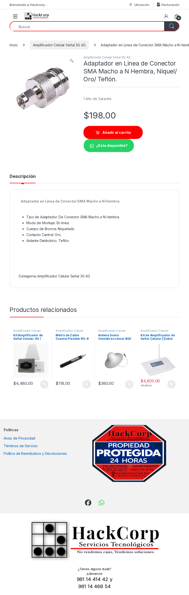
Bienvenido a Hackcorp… (28, 5)
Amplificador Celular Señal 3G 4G (59, 45)
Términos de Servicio (21, 446)
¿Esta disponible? (112, 145)
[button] (71, 61)
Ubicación (141, 5)
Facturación (170, 5)
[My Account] (166, 16)
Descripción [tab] (22, 176)
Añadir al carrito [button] (43, 384)
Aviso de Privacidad (19, 438)
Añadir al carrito (116, 132)
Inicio (14, 45)
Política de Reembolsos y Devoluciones (35, 453)
